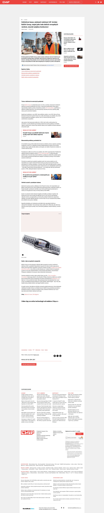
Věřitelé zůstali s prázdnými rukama (30, 75)
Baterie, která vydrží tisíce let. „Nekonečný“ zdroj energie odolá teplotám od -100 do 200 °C (28, 402)
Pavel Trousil (24, 29)
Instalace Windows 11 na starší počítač (55, 471)
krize (42, 350)
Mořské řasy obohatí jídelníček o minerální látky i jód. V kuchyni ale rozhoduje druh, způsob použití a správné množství (66, 481)
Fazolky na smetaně (41, 467)
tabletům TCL (56, 278)
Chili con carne (66, 467)
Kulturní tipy (80, 464)
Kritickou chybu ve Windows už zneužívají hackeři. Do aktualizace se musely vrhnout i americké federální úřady (35, 491)
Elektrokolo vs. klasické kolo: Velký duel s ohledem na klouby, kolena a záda (75, 401)
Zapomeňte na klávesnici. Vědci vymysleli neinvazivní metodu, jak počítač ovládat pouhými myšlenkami (70, 58)
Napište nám (36, 354)
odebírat (79, 433)
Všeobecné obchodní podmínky (43, 435)
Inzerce (54, 434)
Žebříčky (36, 2)
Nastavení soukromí (41, 437)
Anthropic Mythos (33, 472)
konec (46, 350)
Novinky (25, 2)
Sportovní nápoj (73, 467)
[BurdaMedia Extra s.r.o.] (27, 432)
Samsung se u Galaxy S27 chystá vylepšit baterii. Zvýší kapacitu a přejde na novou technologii (28, 421)
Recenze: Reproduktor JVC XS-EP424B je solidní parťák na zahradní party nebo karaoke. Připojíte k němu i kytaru (70, 40)
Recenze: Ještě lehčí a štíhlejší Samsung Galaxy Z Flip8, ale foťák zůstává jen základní (44, 414)
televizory (37, 350)
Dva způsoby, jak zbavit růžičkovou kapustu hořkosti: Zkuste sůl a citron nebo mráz (66, 488)
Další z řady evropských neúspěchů (29, 77)
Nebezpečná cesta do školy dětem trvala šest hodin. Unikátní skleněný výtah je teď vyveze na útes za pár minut (36, 494)
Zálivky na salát (80, 467)
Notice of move (28, 294)
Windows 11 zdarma (25, 472)
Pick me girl (57, 464)
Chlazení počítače (33, 471)
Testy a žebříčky (41, 393)
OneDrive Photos (67, 471)
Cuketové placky (25, 469)
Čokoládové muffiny (50, 467)
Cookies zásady (40, 439)
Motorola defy (45, 153)
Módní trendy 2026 (39, 465)
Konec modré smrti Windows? (77, 471)
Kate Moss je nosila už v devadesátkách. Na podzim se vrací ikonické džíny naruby (67, 496)
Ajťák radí (23, 465)
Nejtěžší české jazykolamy (65, 464)
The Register (36, 294)
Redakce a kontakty (57, 431)
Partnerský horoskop (50, 464)
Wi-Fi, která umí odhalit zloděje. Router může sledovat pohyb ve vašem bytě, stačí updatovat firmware (35, 498)
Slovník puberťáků (41, 464)
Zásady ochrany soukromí (42, 438)
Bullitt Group (27, 104)
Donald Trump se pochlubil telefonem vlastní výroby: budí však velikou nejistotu (36, 133)
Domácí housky (63, 469)
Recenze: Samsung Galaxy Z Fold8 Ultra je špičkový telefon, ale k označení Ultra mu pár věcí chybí (44, 402)
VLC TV (72, 472)
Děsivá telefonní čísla (33, 464)
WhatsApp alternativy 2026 (49, 465)
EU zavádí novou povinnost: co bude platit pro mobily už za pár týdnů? (36, 175)
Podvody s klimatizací (79, 472)
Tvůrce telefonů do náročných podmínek (31, 71)
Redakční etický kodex (58, 432)
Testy (30, 2)
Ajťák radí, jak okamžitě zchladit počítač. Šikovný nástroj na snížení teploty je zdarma (75, 396)
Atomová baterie (41, 472)
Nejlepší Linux (24, 474)
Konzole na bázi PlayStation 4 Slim (51, 472)
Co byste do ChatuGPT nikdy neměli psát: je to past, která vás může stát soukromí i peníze (59, 402)
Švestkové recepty (55, 469)
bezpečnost (55, 393)
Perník (47, 469)
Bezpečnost (43, 2)
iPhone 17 (68, 472)
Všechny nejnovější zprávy (28, 364)
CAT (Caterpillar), (50, 108)
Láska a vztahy (74, 464)
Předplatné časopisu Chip (42, 431)
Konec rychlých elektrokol (42, 471)
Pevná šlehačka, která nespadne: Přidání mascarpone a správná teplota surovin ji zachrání (67, 492)
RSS (54, 435)
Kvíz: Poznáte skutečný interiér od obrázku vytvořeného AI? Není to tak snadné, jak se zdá (66, 499)
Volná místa (39, 432)
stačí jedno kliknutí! (50, 65)
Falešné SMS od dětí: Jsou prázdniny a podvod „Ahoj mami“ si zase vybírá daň (59, 414)
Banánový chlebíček (58, 467)
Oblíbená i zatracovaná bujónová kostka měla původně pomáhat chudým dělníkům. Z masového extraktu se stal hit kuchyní (67, 484)
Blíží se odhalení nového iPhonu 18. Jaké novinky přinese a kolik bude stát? (69, 50)
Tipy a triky (62, 2)
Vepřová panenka (33, 467)
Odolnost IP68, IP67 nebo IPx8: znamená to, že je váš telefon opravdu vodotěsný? (74, 406)
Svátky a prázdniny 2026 (30, 465)
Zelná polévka (31, 469)
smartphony (24, 350)
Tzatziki (36, 469)
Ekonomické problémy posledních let (30, 73)
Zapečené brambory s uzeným (72, 469)
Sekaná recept (42, 469)
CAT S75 (40, 153)
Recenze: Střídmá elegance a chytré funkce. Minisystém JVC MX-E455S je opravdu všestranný (44, 419)
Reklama (38, 434)
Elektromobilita (53, 2)
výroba (30, 350)
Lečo (50, 469)
